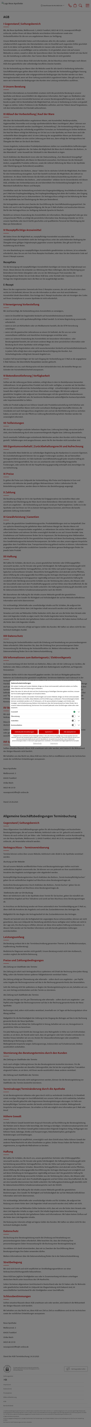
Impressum (54, 743)
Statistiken (14, 721)
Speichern (49, 732)
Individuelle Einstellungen (24, 732)
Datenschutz (37, 743)
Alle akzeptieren (70, 732)
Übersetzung (15, 716)
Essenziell (14, 712)
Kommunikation (16, 725)
